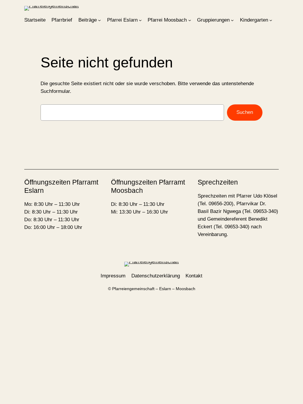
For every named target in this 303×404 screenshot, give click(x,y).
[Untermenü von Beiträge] (99, 20)
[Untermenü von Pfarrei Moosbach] (189, 20)
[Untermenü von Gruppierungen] (232, 20)
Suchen (244, 112)
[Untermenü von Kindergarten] (270, 20)
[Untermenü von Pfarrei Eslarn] (140, 20)
